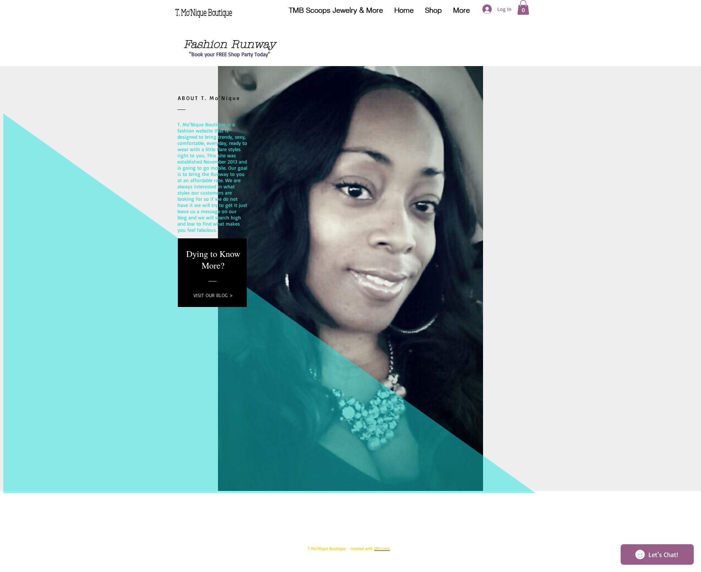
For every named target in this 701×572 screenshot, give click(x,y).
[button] (523, 7)
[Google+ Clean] (358, 560)
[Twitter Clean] (349, 560)
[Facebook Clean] (341, 560)
